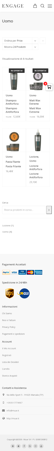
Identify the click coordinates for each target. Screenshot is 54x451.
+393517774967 (14, 402)
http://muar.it (13, 418)
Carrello (6, 368)
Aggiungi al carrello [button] (17, 109)
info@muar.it (13, 410)
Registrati (6, 355)
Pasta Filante (13, 166)
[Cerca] (49, 210)
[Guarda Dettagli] (14, 140)
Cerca (5, 202)
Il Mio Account (9, 348)
